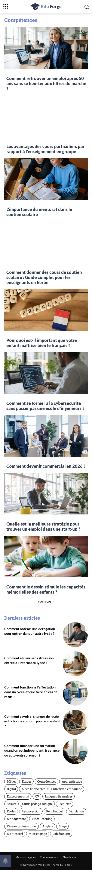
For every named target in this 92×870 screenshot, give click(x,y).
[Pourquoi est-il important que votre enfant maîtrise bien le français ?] (46, 310)
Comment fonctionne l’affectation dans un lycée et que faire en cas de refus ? (31, 692)
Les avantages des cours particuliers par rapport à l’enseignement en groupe (45, 149)
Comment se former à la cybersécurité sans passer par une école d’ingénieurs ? (45, 406)
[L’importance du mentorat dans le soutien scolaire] (46, 179)
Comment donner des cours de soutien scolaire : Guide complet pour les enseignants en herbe (44, 277)
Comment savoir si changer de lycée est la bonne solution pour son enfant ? (32, 721)
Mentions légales (26, 857)
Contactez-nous (49, 857)
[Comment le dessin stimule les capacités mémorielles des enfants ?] (46, 556)
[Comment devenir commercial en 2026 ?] (46, 436)
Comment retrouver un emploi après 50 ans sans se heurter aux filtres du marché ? (46, 83)
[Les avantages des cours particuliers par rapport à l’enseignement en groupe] (46, 116)
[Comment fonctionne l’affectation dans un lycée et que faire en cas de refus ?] (75, 693)
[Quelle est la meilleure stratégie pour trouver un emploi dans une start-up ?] (46, 493)
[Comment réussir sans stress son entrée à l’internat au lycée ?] (75, 663)
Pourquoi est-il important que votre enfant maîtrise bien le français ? (41, 343)
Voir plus (44, 601)
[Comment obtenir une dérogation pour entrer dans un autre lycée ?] (75, 634)
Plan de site (69, 857)
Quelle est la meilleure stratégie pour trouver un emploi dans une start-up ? (43, 526)
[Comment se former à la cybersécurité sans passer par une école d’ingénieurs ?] (46, 373)
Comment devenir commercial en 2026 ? (45, 466)
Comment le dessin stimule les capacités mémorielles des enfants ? (45, 589)
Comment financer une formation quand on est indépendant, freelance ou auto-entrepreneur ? (32, 750)
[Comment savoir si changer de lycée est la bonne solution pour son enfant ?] (75, 722)
